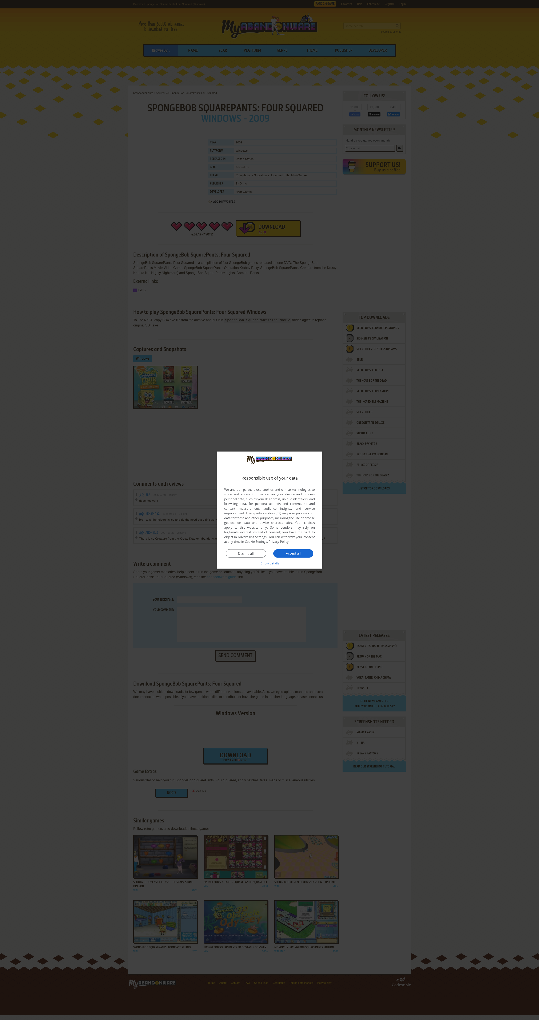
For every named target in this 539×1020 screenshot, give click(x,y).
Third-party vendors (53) (263, 513)
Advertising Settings (252, 537)
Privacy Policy (279, 541)
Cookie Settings (256, 541)
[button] (269, 563)
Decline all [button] (246, 553)
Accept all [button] (293, 553)
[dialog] (269, 509)
